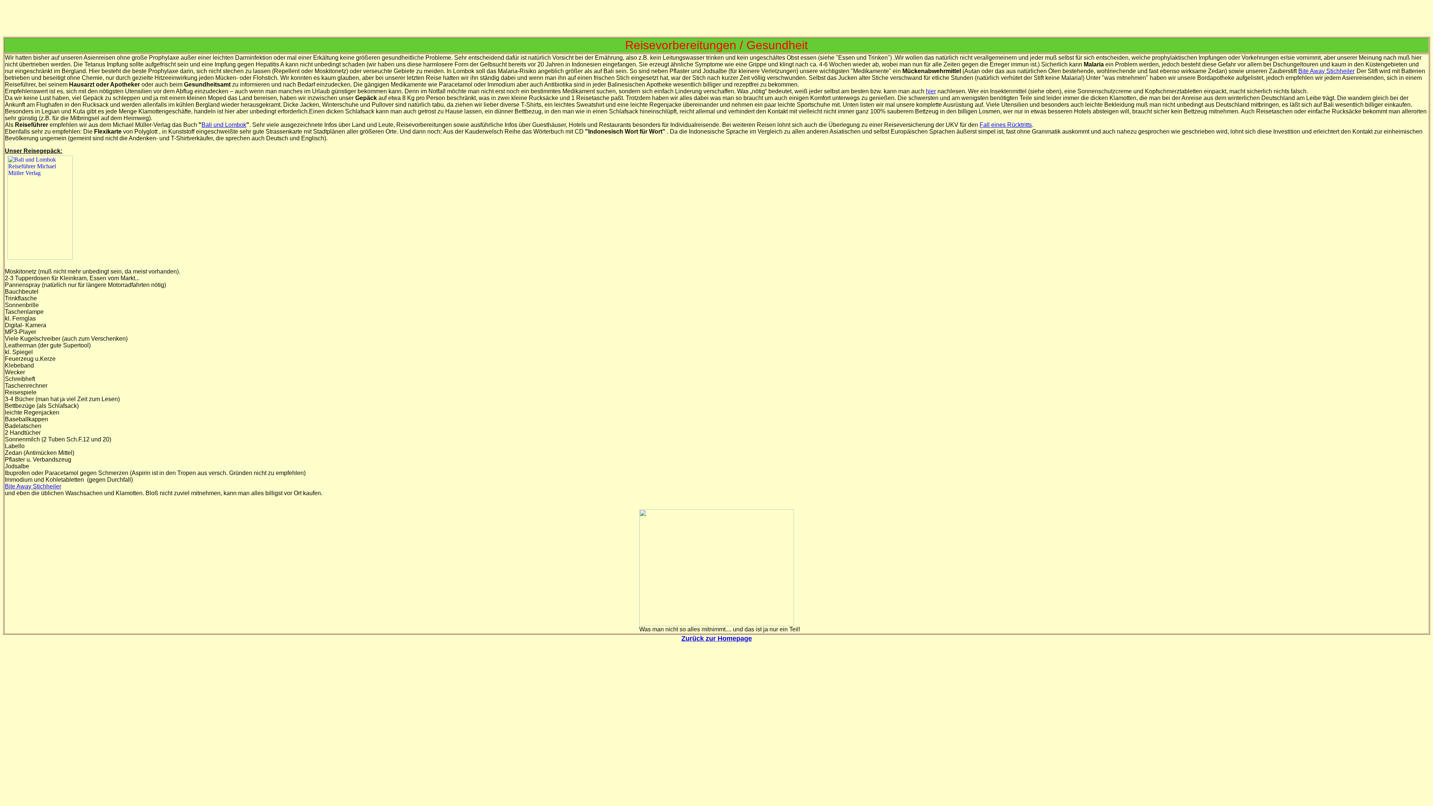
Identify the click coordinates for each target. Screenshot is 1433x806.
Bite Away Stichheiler (1326, 71)
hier (931, 91)
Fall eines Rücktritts (1006, 125)
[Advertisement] (716, 20)
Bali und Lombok (224, 125)
